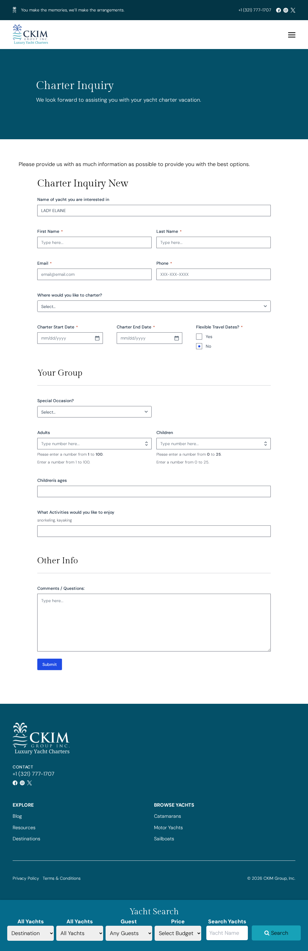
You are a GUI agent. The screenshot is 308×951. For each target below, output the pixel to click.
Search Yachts (227, 921)
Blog (17, 816)
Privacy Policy (26, 878)
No (208, 346)
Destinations (26, 839)
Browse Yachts (174, 805)
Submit (49, 664)
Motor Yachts (168, 827)
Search (279, 933)
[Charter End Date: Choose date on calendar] (176, 338)
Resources (24, 827)
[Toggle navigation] (291, 35)
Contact (23, 767)
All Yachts (30, 921)
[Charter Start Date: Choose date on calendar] (97, 338)
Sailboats (164, 839)
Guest (129, 921)
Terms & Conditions (62, 878)
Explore (23, 805)
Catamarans (167, 816)
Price (178, 921)
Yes (209, 336)
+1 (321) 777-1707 (255, 10)
